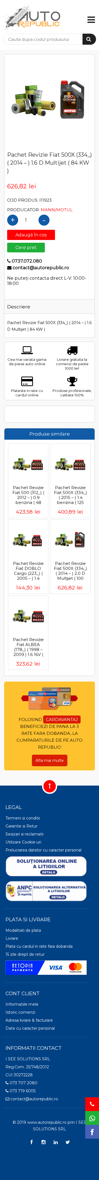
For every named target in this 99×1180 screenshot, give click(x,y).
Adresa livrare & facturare (29, 1020)
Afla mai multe (49, 760)
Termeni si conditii (23, 818)
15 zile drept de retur (25, 954)
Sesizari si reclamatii (24, 834)
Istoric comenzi (20, 1012)
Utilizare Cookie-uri (23, 842)
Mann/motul (57, 209)
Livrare (12, 938)
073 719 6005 (22, 1091)
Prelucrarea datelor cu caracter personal (43, 850)
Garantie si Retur (21, 826)
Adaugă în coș (31, 234)
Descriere (18, 306)
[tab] (27, 306)
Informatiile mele (22, 1004)
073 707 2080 (23, 1083)
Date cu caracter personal (30, 1028)
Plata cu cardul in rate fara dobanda (39, 946)
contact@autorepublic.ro (33, 1099)
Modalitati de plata (23, 930)
